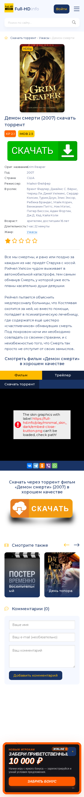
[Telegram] (36, 465)
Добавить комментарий (35, 675)
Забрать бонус (42, 781)
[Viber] (48, 465)
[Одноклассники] (42, 465)
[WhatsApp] (54, 465)
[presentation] (66, 544)
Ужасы (32, 232)
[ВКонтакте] (29, 465)
